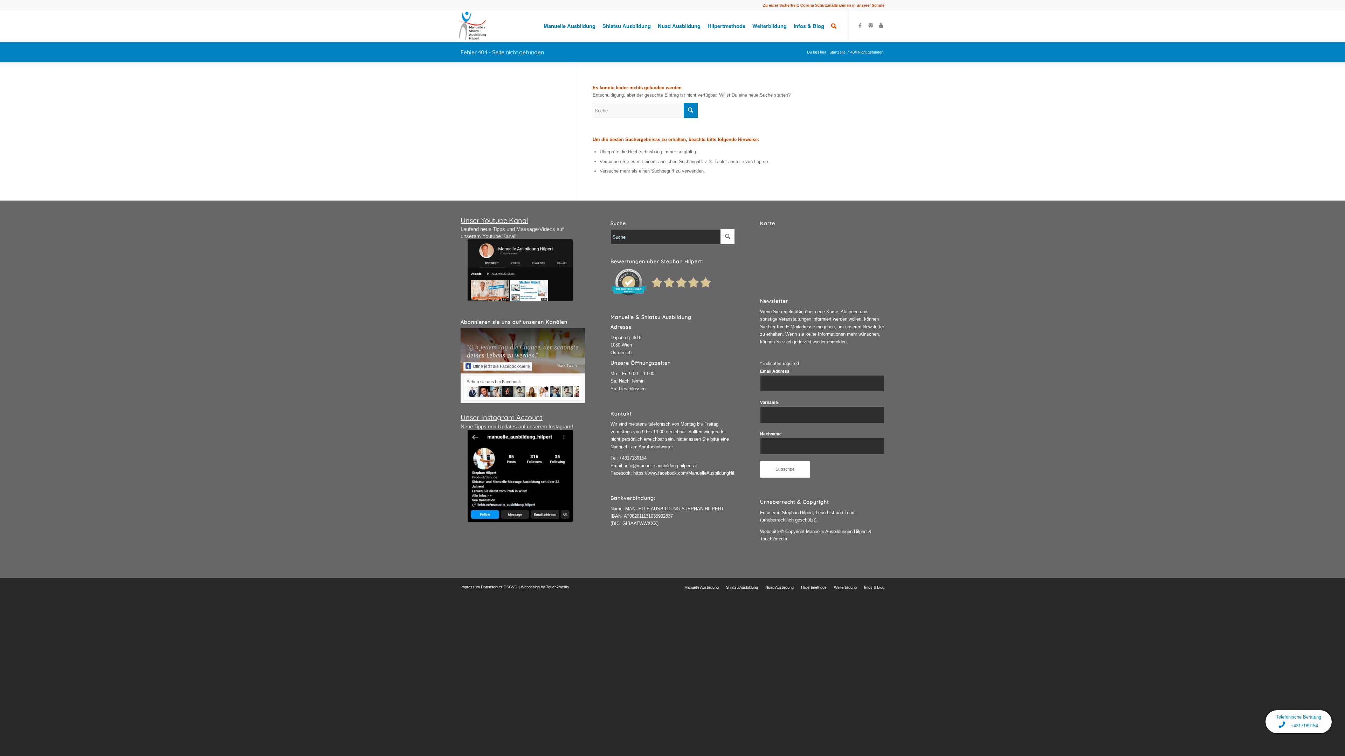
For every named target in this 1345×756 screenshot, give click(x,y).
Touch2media (557, 587)
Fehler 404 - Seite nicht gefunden (502, 52)
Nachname (771, 434)
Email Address (776, 371)
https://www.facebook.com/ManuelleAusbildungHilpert (687, 473)
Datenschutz (492, 587)
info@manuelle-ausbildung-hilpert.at (661, 465)
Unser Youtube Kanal (494, 220)
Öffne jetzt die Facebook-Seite (501, 366)
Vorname (769, 402)
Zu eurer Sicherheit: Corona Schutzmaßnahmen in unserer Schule (823, 5)
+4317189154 (633, 458)
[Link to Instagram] (870, 25)
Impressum (470, 587)
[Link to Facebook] (860, 25)
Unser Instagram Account (502, 417)
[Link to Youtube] (881, 25)
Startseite (837, 52)
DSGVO (511, 587)
